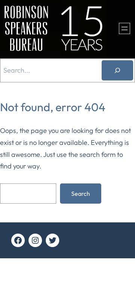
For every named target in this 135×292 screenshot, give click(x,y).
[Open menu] (124, 28)
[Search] (117, 70)
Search (80, 193)
